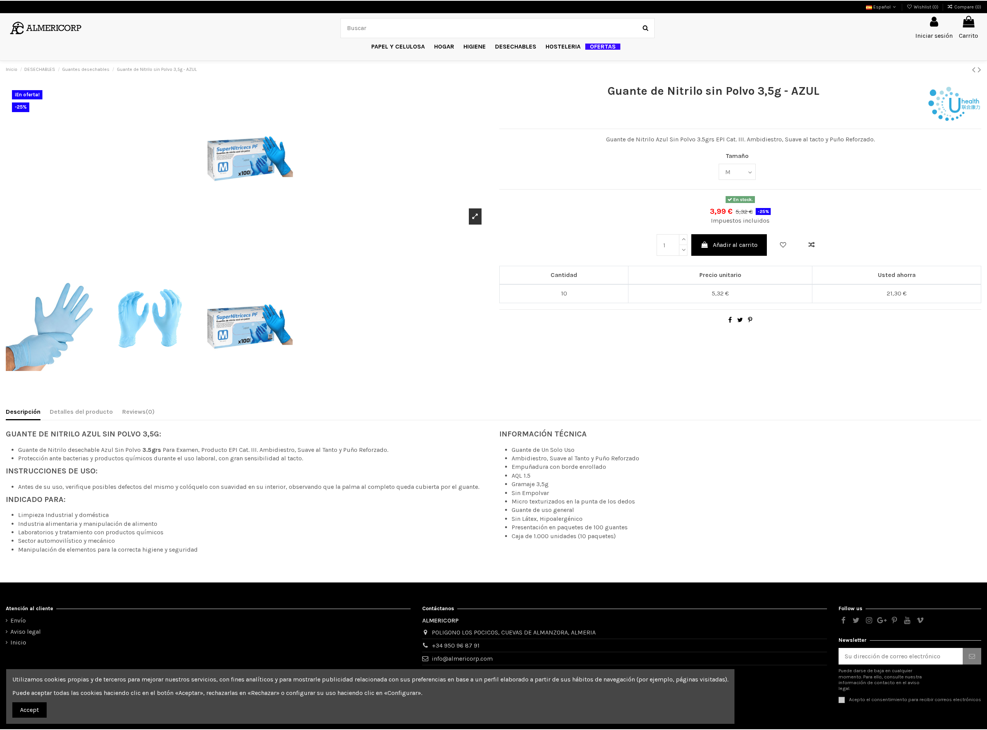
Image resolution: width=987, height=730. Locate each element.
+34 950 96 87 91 (456, 645)
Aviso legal (25, 631)
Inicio (18, 642)
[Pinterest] (750, 320)
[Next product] (979, 69)
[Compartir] (730, 320)
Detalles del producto (81, 411)
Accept (29, 709)
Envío (18, 620)
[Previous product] (975, 69)
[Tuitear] (740, 320)
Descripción (23, 411)
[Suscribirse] (972, 656)
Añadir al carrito (735, 244)
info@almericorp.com (462, 658)
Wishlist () (926, 7)
